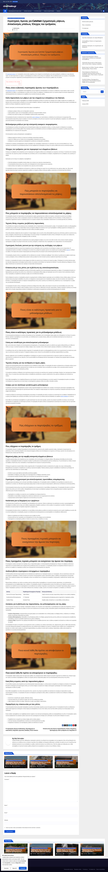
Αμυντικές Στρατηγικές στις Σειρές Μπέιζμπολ (16, 18)
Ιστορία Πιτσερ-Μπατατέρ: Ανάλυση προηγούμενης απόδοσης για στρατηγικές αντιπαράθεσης (91, 58)
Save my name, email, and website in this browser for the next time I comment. (23, 827)
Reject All (15, 868)
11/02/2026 (34, 853)
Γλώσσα (59, 11)
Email (6, 812)
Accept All (23, 868)
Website (6, 820)
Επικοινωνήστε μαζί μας (15, 11)
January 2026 (85, 104)
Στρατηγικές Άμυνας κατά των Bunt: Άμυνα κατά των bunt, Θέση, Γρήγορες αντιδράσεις (15, 763)
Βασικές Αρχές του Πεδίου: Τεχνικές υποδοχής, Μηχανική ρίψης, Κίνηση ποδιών (66, 851)
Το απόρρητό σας (92, 869)
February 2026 (85, 100)
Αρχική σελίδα (28, 11)
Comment (6, 779)
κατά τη (68, 249)
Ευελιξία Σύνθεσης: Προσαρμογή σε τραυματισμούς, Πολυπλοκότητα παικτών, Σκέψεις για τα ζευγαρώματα (91, 81)
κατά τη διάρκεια (36, 117)
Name (6, 805)
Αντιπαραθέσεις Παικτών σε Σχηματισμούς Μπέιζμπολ (15, 848)
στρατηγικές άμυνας (11, 74)
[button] (101, 11)
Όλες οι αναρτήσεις (49, 11)
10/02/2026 (59, 853)
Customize (6, 868)
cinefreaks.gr (9, 6)
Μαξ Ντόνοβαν (16, 28)
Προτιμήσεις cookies (77, 869)
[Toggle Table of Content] (19, 84)
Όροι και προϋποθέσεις (100, 869)
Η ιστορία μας (37, 11)
